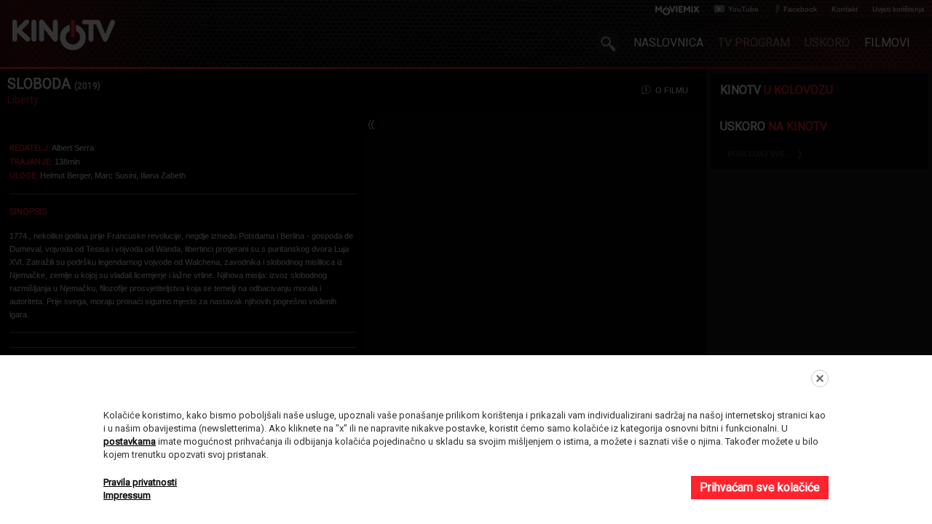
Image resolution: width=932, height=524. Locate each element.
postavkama (129, 441)
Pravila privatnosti (140, 482)
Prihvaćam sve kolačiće (760, 487)
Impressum (127, 495)
